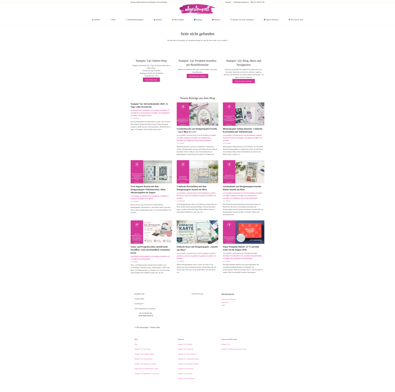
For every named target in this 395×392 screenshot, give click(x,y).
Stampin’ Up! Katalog (185, 344)
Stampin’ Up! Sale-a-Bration (187, 354)
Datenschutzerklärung (229, 299)
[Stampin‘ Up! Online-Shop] (151, 55)
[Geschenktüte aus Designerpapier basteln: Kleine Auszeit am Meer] (243, 161)
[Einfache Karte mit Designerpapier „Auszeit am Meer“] (197, 222)
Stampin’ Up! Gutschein (185, 369)
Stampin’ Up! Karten (145, 199)
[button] (101, 19)
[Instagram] (257, 9)
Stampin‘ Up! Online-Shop (151, 60)
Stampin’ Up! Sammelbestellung (188, 359)
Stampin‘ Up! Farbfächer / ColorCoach (147, 373)
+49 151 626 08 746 (145, 313)
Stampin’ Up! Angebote (185, 349)
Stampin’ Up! (226, 344)
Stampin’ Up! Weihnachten (141, 116)
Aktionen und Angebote (140, 110)
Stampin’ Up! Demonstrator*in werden (234, 349)
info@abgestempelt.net (145, 315)
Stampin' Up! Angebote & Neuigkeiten (238, 258)
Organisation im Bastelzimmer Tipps (146, 369)
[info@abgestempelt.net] (136, 316)
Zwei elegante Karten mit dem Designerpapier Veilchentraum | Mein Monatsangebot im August (148, 189)
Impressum (225, 302)
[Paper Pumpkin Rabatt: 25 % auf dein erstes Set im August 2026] (243, 222)
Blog (136, 344)
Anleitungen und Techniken (197, 135)
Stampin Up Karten (244, 138)
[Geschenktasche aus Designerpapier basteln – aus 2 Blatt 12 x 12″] (197, 104)
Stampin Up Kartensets (252, 256)
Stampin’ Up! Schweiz (185, 373)
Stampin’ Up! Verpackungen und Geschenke (194, 140)
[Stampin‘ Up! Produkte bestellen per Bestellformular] (197, 55)
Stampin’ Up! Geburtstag (201, 138)
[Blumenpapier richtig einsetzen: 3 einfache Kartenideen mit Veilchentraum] (243, 104)
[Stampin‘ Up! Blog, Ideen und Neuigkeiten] (243, 55)
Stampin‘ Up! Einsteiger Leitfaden (145, 364)
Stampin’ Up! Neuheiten (160, 113)
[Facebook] (247, 9)
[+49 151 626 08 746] (136, 313)
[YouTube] (252, 9)
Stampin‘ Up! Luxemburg (186, 378)
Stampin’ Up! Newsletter (142, 349)
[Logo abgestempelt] (197, 9)
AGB (223, 305)
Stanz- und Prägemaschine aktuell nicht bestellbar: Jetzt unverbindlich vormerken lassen (150, 250)
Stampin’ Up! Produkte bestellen (188, 364)
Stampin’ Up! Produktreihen (144, 359)
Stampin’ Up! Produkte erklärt (144, 354)
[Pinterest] (262, 9)
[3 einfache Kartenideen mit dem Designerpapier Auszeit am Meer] (197, 161)
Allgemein (155, 110)
